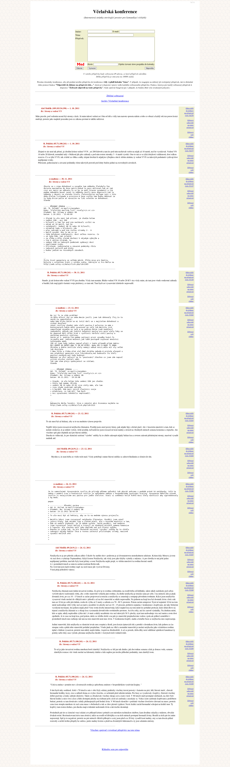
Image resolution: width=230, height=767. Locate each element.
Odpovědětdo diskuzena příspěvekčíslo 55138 (189, 276)
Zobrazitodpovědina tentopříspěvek (190, 124)
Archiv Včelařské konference (115, 100)
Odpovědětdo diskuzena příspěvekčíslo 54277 (189, 147)
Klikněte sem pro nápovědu (115, 749)
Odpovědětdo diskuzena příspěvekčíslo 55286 (189, 487)
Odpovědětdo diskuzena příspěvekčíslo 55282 (189, 311)
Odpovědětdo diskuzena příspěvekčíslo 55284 (189, 452)
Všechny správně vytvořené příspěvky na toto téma (115, 730)
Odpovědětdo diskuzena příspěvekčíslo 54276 (189, 112)
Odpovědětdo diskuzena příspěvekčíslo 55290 (189, 680)
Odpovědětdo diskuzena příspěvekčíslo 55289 (189, 645)
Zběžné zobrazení (115, 95)
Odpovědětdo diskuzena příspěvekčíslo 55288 (189, 586)
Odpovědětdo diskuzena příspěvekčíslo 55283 (189, 417)
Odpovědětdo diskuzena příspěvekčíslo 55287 (189, 551)
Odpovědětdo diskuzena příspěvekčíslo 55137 (189, 182)
